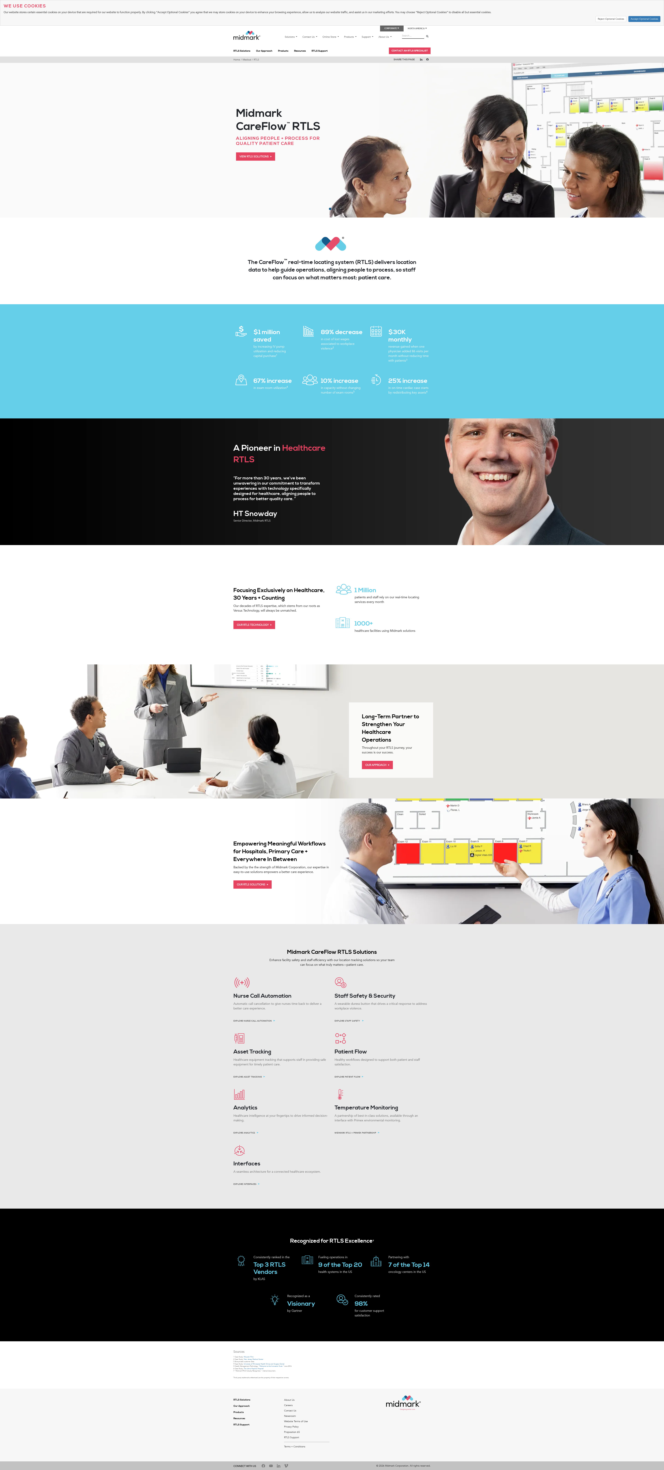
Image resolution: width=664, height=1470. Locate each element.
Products (349, 37)
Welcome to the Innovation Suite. (271, 1366)
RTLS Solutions (241, 51)
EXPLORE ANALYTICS (244, 1132)
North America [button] (416, 28)
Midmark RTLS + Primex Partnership (355, 1132)
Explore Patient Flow (347, 1076)
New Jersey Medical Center (253, 1359)
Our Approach (264, 51)
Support (366, 37)
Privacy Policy (291, 1426)
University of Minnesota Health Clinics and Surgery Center (264, 1364)
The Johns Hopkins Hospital (254, 1369)
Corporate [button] (390, 28)
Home (236, 59)
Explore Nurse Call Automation (252, 1020)
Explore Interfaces (244, 1184)
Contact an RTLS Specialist (409, 50)
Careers (288, 1405)
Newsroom (290, 1416)
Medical (247, 59)
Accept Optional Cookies (644, 19)
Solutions (290, 37)
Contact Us (308, 37)
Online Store (329, 37)
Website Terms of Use (296, 1421)
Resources (300, 51)
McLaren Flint (248, 1357)
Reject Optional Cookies (611, 19)
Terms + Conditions (294, 1446)
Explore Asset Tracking (247, 1076)
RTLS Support (320, 51)
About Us (384, 37)
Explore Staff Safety (348, 1020)
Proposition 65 (292, 1432)
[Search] (427, 36)
